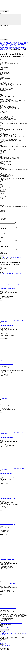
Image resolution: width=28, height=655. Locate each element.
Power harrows (12, 43)
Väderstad (2, 49)
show (2, 255)
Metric (5, 631)
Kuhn (5, 48)
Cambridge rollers (19, 44)
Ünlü (6, 49)
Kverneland (9, 48)
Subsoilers (19, 43)
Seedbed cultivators (14, 42)
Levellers (2, 46)
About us (2, 627)
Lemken (20, 48)
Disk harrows (17, 41)
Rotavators (12, 44)
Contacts (9, 627)
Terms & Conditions (4, 633)
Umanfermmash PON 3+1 (8, 288)
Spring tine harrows (4, 44)
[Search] (10, 19)
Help (6, 627)
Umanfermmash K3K (6, 437)
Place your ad (4, 338)
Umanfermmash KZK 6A (7, 583)
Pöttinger (24, 48)
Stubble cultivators (4, 43)
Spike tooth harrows (9, 46)
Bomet (22, 47)
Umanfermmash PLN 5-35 (8, 608)
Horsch (1, 48)
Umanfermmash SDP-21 (7, 498)
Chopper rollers (18, 46)
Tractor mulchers (24, 42)
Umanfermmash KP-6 (6, 364)
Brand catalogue (8, 634)
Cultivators (23, 41)
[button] (14, 32)
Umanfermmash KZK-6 (7, 559)
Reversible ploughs (4, 42)
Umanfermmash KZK (6, 325)
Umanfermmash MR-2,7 (7, 524)
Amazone (18, 47)
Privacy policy (13, 633)
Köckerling (15, 48)
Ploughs (24, 43)
